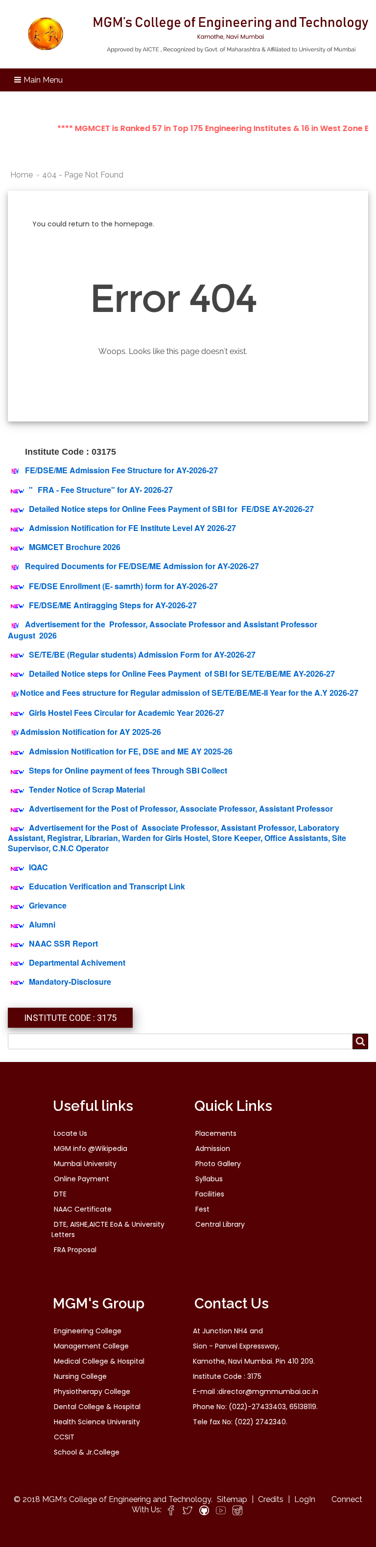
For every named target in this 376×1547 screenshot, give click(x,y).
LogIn (304, 1499)
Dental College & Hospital (97, 1407)
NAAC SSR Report (63, 943)
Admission (212, 1148)
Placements (215, 1133)
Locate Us (70, 1133)
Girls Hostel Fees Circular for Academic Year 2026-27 (126, 712)
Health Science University (97, 1422)
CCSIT (64, 1437)
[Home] (188, 34)
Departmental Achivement (77, 962)
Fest (202, 1209)
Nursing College (80, 1376)
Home (21, 174)
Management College (91, 1346)
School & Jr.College (86, 1452)
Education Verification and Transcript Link (107, 886)
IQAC (38, 867)
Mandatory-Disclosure (70, 981)
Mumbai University (85, 1164)
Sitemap (232, 1499)
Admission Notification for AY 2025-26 (90, 731)
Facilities (209, 1194)
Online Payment (81, 1179)
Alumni (42, 924)
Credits (270, 1499)
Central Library (220, 1224)
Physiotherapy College (92, 1391)
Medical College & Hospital (99, 1361)
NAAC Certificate (83, 1209)
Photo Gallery (218, 1164)
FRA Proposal (75, 1250)
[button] (39, 80)
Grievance (48, 905)
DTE (60, 1194)
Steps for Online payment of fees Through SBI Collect (128, 770)
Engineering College (87, 1331)
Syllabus (209, 1179)
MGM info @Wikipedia (90, 1148)
